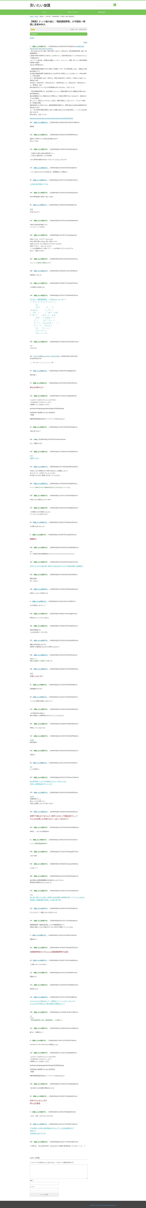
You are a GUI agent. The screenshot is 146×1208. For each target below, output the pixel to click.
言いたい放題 (40, 5)
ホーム (44, 12)
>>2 (31, 345)
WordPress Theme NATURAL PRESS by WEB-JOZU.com (103, 1205)
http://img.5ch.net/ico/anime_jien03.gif (41, 48)
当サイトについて (73, 12)
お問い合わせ (101, 12)
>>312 (32, 740)
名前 (31, 1180)
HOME (31, 16)
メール (32, 1186)
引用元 (85, 42)
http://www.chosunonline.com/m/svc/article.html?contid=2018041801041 (51, 118)
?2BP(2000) (80, 46)
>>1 (31, 209)
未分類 (36, 16)
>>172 (32, 796)
